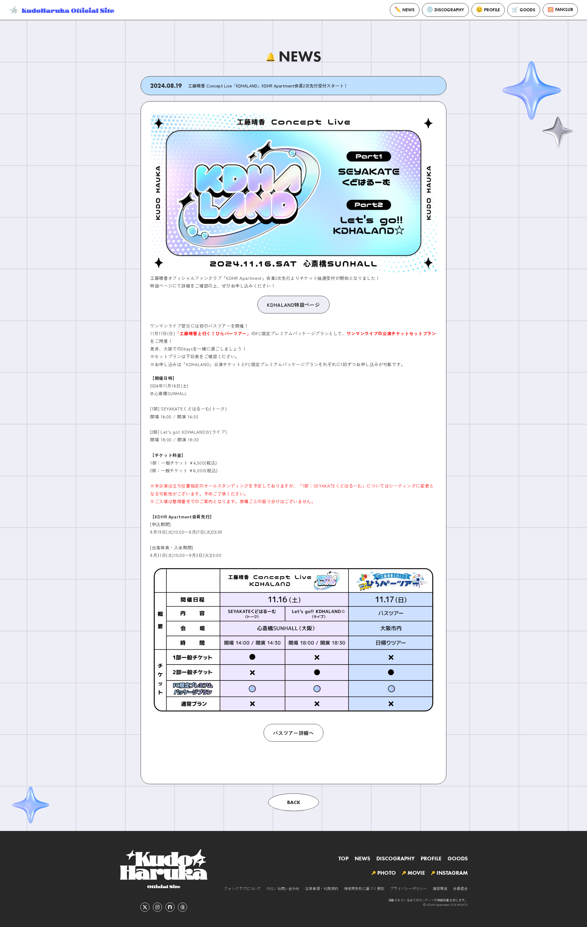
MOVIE (416, 873)
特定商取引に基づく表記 (364, 888)
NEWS (408, 10)
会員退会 (460, 888)
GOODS (527, 10)
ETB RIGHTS (459, 904)
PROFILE (492, 10)
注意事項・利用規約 (321, 888)
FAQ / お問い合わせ (283, 888)
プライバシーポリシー (408, 888)
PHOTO (386, 873)
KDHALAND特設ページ (293, 304)
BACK (293, 802)
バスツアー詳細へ (293, 732)
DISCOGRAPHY (449, 10)
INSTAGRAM (452, 873)
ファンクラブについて (242, 888)
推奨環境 (440, 888)
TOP (343, 858)
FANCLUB (564, 9)
